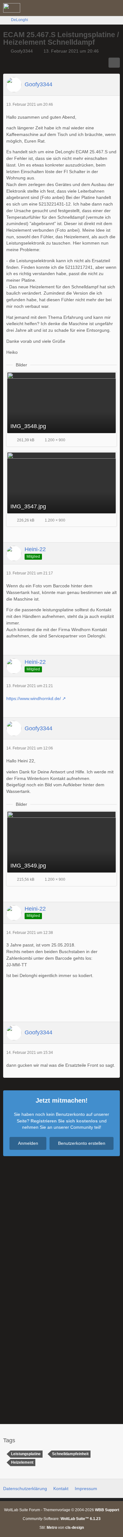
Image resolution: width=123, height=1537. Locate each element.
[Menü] (114, 8)
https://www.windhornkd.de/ (33, 698)
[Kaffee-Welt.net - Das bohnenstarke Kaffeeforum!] (11, 8)
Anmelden (28, 1143)
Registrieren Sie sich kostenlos (64, 1120)
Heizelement (22, 1462)
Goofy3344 (22, 51)
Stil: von (61, 1527)
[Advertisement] (61, 1002)
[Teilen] (114, 63)
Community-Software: (62, 1519)
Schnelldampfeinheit (70, 1454)
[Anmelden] (99, 8)
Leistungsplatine (26, 1454)
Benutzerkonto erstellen (81, 1143)
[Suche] (83, 8)
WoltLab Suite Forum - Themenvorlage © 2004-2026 (61, 1510)
